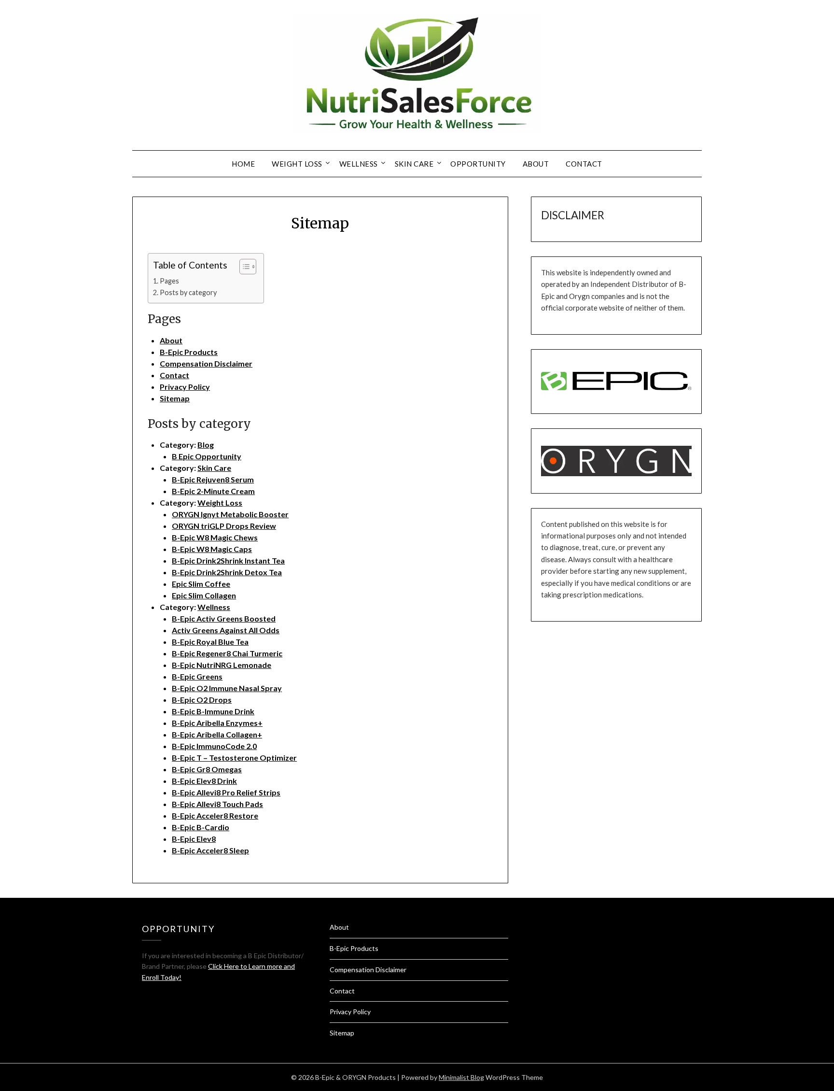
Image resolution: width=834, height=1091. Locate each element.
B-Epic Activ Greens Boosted (224, 618)
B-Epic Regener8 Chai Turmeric (227, 653)
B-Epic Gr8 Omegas (207, 769)
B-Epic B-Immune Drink (213, 711)
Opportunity (478, 163)
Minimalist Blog (461, 1077)
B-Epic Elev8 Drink (204, 780)
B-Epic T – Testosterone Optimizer (234, 757)
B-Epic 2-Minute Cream (213, 491)
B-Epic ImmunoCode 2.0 (214, 746)
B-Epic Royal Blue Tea (210, 641)
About (536, 163)
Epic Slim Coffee (201, 583)
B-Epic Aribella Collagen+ (217, 734)
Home (243, 163)
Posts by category (188, 292)
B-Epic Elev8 (194, 838)
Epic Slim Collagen (204, 595)
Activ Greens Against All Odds (225, 630)
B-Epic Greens (197, 676)
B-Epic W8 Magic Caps (212, 548)
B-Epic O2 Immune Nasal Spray (227, 688)
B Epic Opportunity (206, 456)
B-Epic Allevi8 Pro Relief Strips (226, 792)
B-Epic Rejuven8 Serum (213, 479)
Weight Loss (297, 163)
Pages (169, 281)
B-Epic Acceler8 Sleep (210, 850)
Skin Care (414, 163)
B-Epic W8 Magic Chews (215, 537)
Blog (205, 444)
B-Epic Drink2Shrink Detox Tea (227, 572)
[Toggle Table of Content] (243, 266)
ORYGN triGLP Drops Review (224, 525)
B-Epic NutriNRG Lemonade (221, 664)
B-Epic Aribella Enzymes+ (217, 722)
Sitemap (175, 398)
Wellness (358, 163)
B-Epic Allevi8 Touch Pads (217, 803)
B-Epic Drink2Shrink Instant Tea (228, 560)
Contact (584, 163)
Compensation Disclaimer (206, 363)
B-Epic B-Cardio (200, 827)
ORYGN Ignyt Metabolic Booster (230, 514)
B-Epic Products (189, 351)
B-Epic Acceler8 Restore (215, 815)
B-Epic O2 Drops (202, 699)
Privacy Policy (185, 386)
